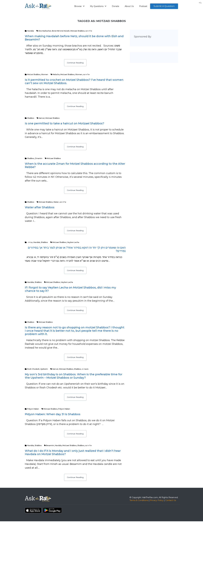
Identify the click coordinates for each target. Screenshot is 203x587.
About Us (129, 6)
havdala (58, 445)
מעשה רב (85, 369)
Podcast (143, 6)
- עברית (30, 242)
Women (44, 74)
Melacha (56, 74)
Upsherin (44, 369)
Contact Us (170, 500)
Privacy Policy (156, 500)
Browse (78, 6)
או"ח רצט (88, 31)
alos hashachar (44, 31)
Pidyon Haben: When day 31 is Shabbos (52, 414)
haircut (42, 118)
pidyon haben (64, 409)
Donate (115, 6)
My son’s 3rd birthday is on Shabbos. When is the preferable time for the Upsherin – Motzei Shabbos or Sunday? (73, 376)
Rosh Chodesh (33, 369)
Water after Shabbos (39, 207)
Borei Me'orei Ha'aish (61, 31)
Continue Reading (75, 63)
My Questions (97, 6)
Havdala (30, 31)
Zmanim (38, 158)
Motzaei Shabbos (77, 31)
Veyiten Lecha (73, 242)
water (56, 202)
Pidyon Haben (33, 409)
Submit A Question (164, 6)
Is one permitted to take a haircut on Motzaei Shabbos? (64, 123)
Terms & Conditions (139, 500)
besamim (50, 445)
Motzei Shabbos (33, 74)
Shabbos (30, 118)
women (78, 74)
